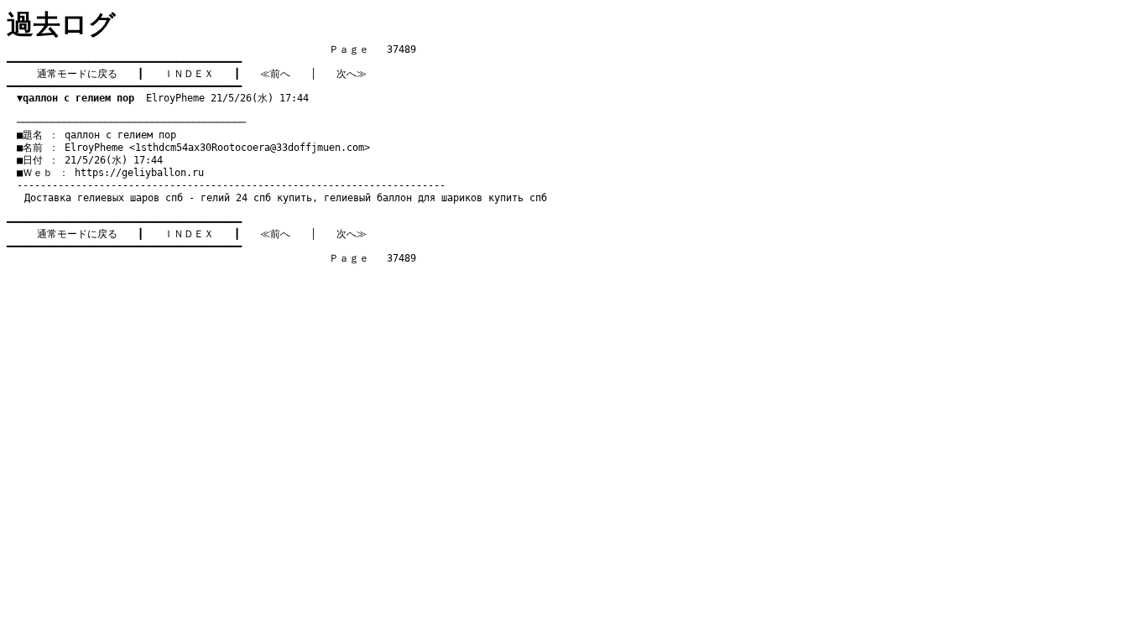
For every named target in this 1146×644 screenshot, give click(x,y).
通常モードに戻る (77, 74)
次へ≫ (351, 74)
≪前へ (275, 74)
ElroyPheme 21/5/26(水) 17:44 (163, 98)
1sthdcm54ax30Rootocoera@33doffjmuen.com (249, 147)
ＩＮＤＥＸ (189, 74)
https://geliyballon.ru (139, 173)
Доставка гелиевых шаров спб (103, 198)
